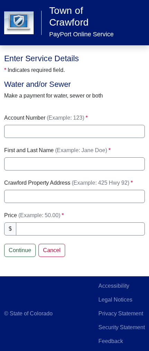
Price (33, 215)
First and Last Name (55, 150)
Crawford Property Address (66, 183)
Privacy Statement (120, 313)
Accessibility (113, 286)
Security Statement (121, 327)
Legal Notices (115, 300)
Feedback (110, 341)
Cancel (52, 250)
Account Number (44, 118)
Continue (20, 250)
